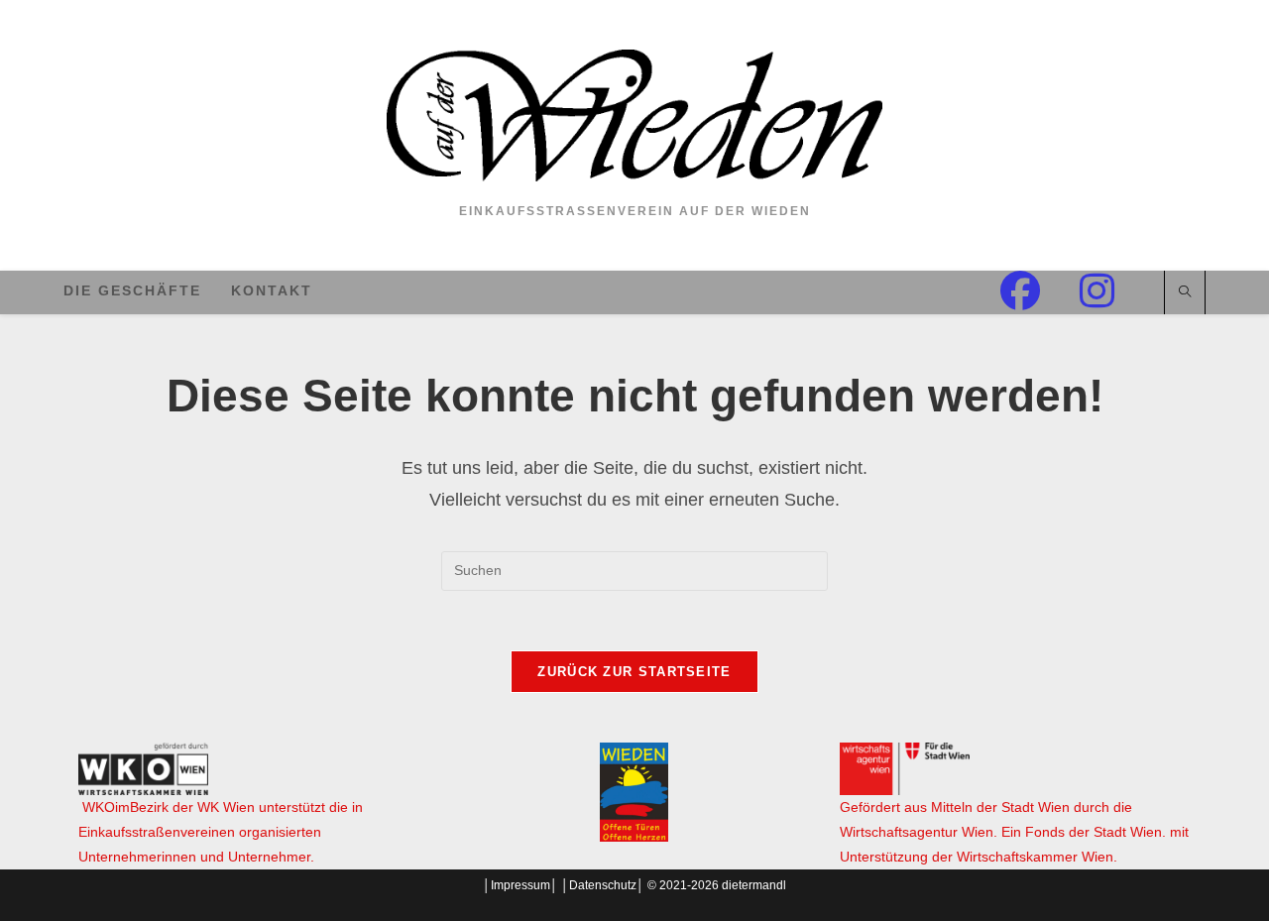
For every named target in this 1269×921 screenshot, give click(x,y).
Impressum (520, 885)
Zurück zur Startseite (634, 671)
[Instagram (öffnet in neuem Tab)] (1117, 291)
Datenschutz (602, 885)
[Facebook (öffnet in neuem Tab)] (1040, 291)
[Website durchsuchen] (1185, 293)
